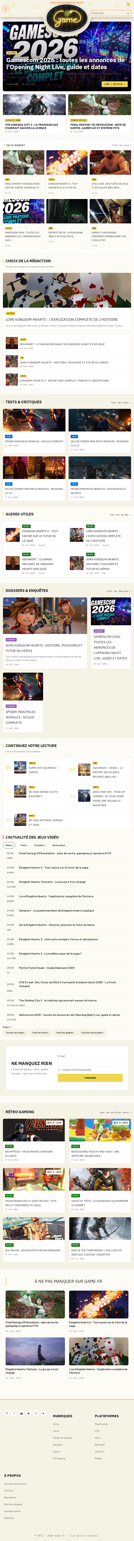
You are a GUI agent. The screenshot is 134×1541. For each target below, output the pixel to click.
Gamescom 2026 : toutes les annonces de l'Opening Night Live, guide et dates (65, 63)
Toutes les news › (15, 1032)
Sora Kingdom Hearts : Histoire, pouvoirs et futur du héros (57, 924)
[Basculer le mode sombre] (128, 4)
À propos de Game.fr (15, 1483)
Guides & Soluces (62, 1437)
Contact (8, 1490)
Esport (57, 1451)
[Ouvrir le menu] (6, 9)
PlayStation (101, 1423)
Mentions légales (13, 1504)
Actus (56, 1423)
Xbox (97, 1437)
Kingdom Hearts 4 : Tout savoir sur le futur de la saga (53, 867)
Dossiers (39, 845)
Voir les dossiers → (119, 591)
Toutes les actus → (121, 145)
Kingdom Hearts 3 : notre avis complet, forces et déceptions (58, 939)
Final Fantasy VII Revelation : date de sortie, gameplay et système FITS (65, 853)
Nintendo (100, 1444)
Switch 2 (100, 1451)
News (9, 845)
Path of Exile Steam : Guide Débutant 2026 (46, 967)
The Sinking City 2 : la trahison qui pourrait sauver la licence (58, 1000)
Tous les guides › (65, 1032)
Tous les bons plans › (92, 1032)
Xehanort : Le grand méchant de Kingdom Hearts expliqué (56, 910)
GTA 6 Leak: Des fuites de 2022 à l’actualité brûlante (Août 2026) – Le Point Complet (67, 984)
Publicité (9, 1517)
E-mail (61, 1055)
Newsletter (10, 1497)
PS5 (97, 1430)
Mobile (98, 1458)
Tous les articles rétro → (115, 1112)
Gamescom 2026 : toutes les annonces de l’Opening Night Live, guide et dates (69, 1014)
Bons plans (59, 845)
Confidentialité (12, 1511)
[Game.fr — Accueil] (67, 18)
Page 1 (7, 1026)
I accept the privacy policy (76, 1069)
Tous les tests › (40, 1032)
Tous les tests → (121, 402)
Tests (23, 845)
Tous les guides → (120, 514)
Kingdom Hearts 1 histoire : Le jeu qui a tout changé (52, 881)
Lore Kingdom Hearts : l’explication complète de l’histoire (56, 896)
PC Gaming (59, 1458)
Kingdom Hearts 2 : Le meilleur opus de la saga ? (50, 953)
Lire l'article (114, 84)
